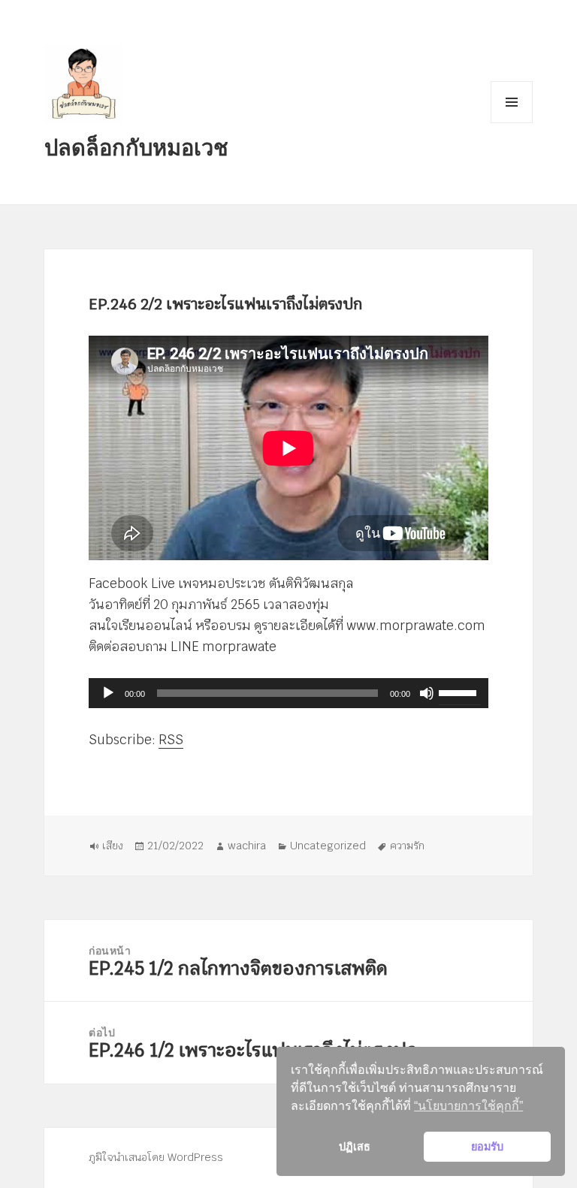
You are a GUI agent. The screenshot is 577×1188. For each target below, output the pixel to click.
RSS (171, 739)
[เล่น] (108, 693)
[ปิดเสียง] (426, 693)
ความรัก (407, 845)
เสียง (112, 845)
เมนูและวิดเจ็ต (512, 102)
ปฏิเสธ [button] (354, 1147)
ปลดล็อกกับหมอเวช (136, 146)
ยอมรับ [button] (487, 1147)
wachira (247, 845)
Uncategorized (328, 845)
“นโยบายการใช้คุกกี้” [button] (468, 1105)
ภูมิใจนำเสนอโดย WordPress (156, 1157)
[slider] (460, 691)
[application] (288, 693)
